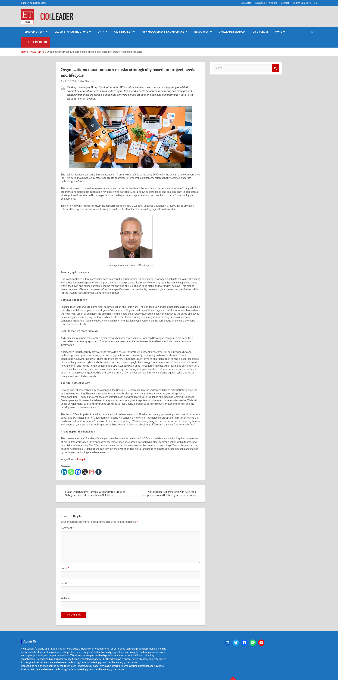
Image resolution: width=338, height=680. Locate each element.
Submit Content (301, 3)
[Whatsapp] (71, 472)
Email (65, 583)
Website (65, 598)
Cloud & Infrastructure (71, 31)
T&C (315, 3)
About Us (246, 3)
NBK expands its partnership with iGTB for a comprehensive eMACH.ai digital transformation (169, 493)
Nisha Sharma (86, 81)
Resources (201, 31)
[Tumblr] (98, 472)
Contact (285, 3)
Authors (273, 3)
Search (275, 68)
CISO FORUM (260, 31)
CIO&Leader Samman (232, 31)
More (278, 31)
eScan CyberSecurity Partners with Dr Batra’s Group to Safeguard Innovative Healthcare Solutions (95, 493)
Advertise (260, 3)
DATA (101, 31)
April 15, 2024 (68, 81)
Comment (67, 528)
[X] (85, 472)
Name (65, 568)
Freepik (81, 459)
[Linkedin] (64, 472)
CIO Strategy (123, 31)
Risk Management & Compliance (163, 31)
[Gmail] (92, 472)
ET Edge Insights (36, 42)
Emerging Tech (35, 31)
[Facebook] (78, 472)
